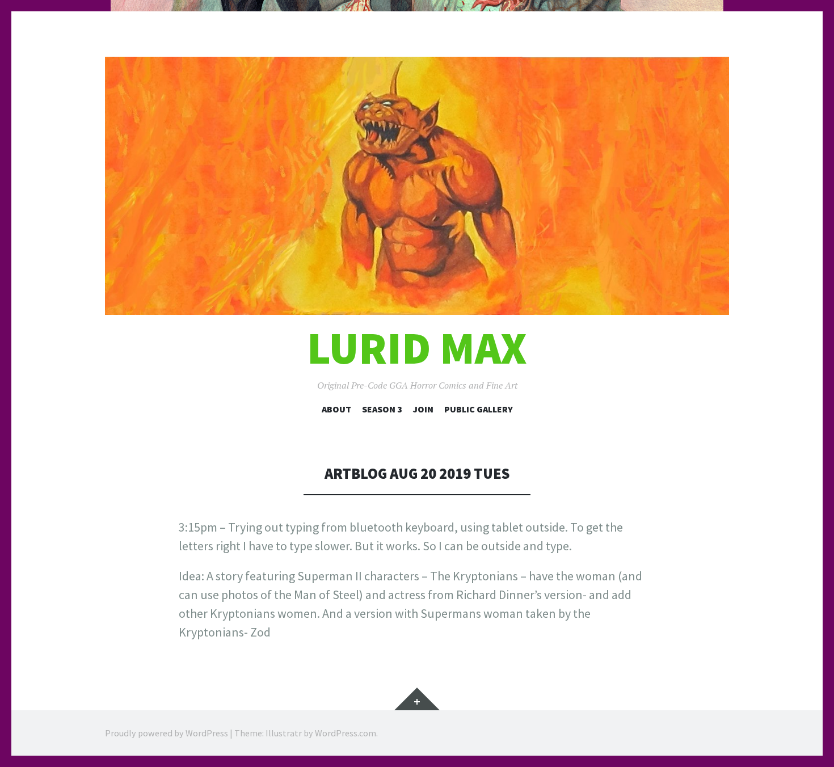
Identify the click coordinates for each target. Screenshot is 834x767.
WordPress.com (345, 733)
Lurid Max (417, 348)
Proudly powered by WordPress (166, 733)
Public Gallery (478, 409)
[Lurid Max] (417, 186)
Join (423, 409)
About (336, 409)
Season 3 (382, 409)
